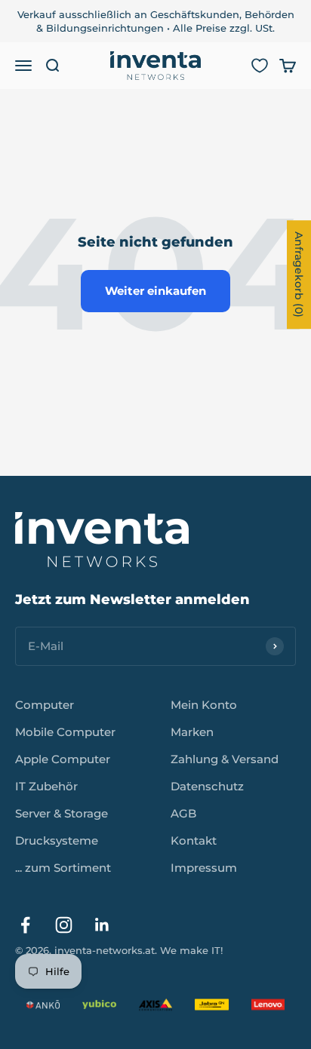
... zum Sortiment (63, 867)
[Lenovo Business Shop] (268, 1004)
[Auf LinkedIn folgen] (102, 925)
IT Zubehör (46, 786)
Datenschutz (207, 786)
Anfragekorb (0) (299, 274)
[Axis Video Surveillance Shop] (155, 1004)
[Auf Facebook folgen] (25, 925)
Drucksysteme (56, 840)
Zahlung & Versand (225, 759)
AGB (183, 813)
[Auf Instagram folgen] (64, 925)
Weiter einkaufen (155, 291)
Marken (192, 732)
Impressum (204, 867)
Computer (44, 705)
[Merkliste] (259, 65)
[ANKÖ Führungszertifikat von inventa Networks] (43, 1004)
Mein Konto (204, 705)
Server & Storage (61, 813)
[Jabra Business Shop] (211, 1004)
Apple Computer (62, 759)
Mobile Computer (65, 732)
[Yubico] (98, 1004)
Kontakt (194, 840)
